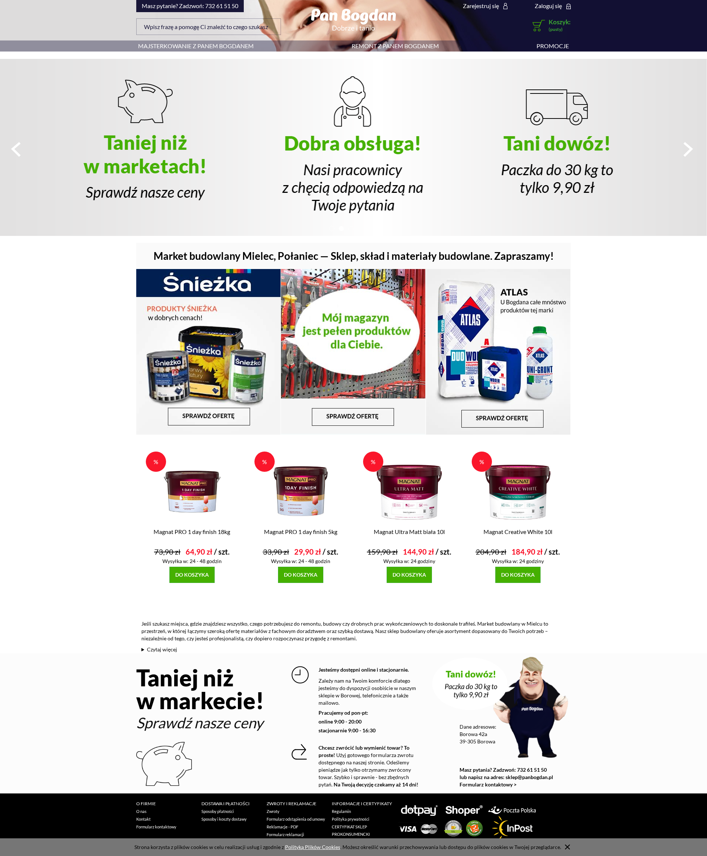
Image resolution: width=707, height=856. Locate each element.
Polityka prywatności (350, 819)
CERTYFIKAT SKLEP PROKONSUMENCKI (351, 830)
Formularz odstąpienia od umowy (296, 819)
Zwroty (273, 811)
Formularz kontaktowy (156, 826)
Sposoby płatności (217, 811)
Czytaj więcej (162, 649)
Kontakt (143, 819)
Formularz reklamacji (285, 834)
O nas (141, 811)
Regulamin (341, 811)
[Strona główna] (353, 19)
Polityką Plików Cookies (312, 847)
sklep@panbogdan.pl (529, 777)
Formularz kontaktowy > (488, 784)
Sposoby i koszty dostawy (224, 819)
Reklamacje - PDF (282, 826)
